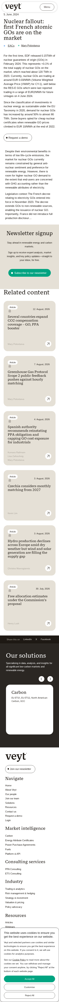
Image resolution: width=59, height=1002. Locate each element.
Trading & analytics (15, 889)
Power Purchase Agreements (20, 844)
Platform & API (12, 853)
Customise (29, 987)
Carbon (9, 835)
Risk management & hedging (20, 893)
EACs (11, 45)
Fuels (8, 849)
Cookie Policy (19, 960)
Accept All (29, 979)
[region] (29, 965)
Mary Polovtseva (30, 45)
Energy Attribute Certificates (19, 840)
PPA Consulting (13, 869)
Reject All (29, 995)
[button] (27, 639)
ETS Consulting (13, 873)
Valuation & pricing (14, 902)
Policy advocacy (13, 907)
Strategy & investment (16, 898)
